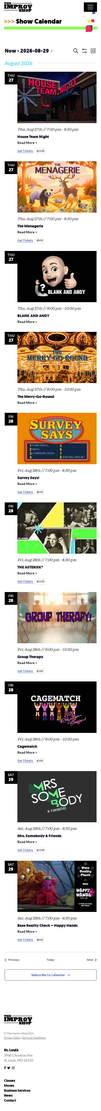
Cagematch (27, 746)
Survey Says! (28, 477)
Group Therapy (30, 657)
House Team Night (33, 136)
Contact (10, 1100)
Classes (9, 1080)
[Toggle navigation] (90, 7)
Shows (9, 1085)
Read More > (27, 143)
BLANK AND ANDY (33, 315)
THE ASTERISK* (30, 567)
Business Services (17, 1090)
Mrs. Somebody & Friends (39, 836)
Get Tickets (25, 151)
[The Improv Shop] (18, 7)
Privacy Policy (12, 1037)
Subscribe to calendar (48, 975)
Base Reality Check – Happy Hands (47, 925)
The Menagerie (30, 226)
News (8, 1095)
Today (50, 959)
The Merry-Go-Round (35, 396)
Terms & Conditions (34, 1037)
